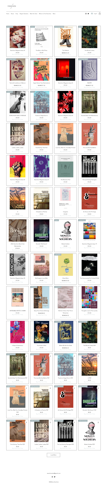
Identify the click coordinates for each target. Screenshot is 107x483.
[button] (100, 13)
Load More (53, 455)
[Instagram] (86, 13)
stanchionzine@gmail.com (53, 473)
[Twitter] (88, 13)
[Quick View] (65, 69)
